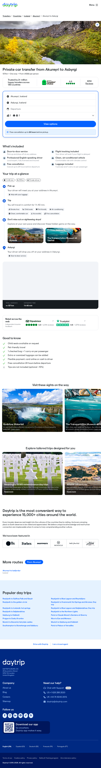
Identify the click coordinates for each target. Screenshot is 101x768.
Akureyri (36, 16)
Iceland (27, 16)
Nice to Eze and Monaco (61, 618)
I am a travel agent (60, 644)
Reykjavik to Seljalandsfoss (14, 611)
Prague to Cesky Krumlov (13, 618)
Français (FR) (48, 746)
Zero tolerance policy (68, 758)
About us (7, 688)
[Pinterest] (20, 715)
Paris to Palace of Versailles (62, 625)
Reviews (89, 83)
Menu (91, 5)
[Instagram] (10, 715)
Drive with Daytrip (40, 644)
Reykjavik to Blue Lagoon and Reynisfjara (68, 599)
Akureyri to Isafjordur (12, 571)
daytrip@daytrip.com (57, 701)
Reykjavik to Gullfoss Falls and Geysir (18, 599)
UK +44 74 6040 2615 (57, 697)
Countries (17, 16)
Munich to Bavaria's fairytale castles (17, 622)
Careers (6, 697)
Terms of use (7, 758)
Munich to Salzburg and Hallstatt (64, 622)
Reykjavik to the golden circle (15, 602)
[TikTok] (26, 715)
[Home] (10, 5)
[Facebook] (5, 715)
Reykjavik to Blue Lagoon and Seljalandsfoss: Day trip (73, 608)
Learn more (15, 429)
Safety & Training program (48, 758)
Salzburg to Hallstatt (11, 615)
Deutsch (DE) (34, 746)
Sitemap (7, 701)
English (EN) (7, 746)
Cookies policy (19, 758)
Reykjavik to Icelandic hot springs (16, 608)
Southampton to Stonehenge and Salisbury (20, 625)
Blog (5, 692)
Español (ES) (20, 746)
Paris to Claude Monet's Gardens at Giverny (69, 615)
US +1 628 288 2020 (56, 692)
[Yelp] (31, 715)
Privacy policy (32, 758)
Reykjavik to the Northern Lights (64, 611)
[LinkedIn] (15, 715)
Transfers (7, 16)
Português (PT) (62, 746)
